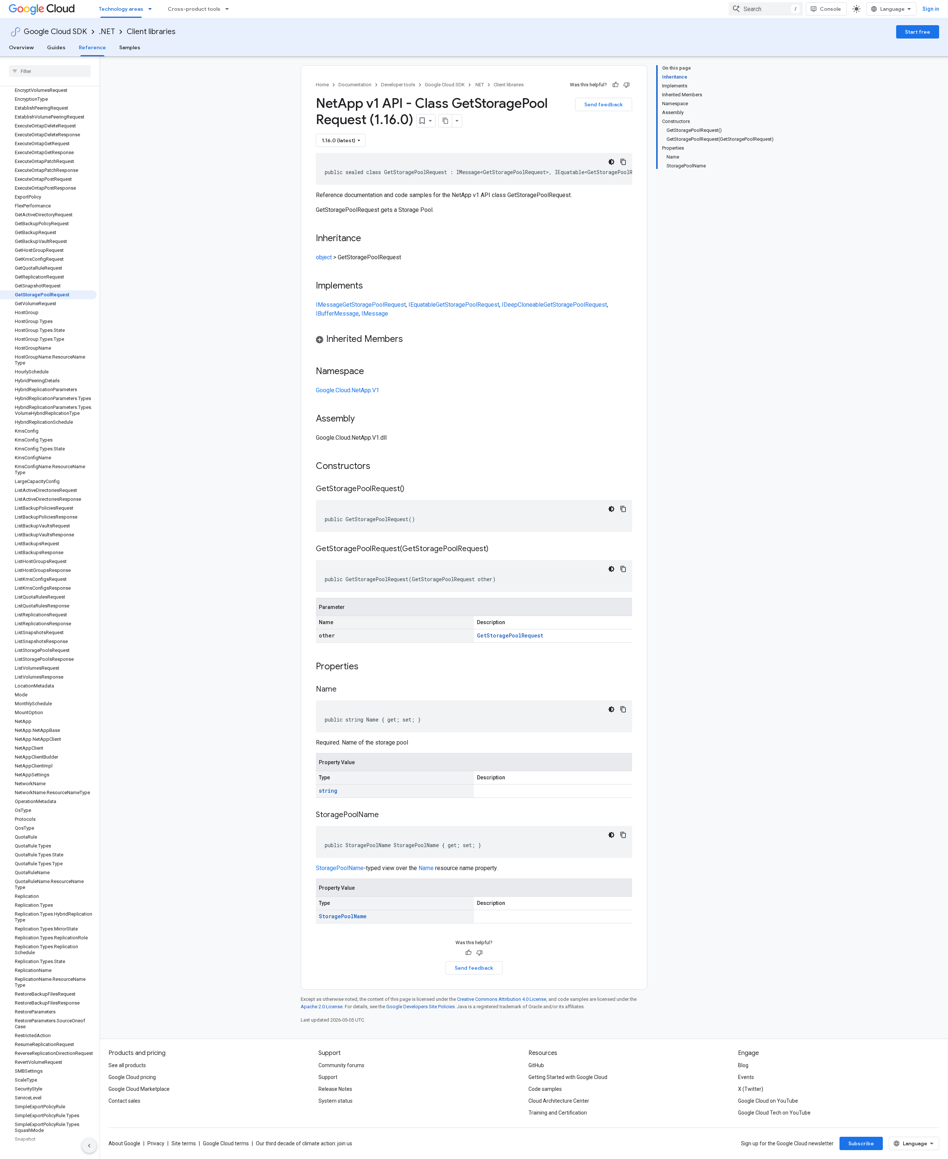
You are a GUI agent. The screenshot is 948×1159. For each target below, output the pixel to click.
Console (830, 9)
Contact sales (124, 1101)
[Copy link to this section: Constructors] (380, 466)
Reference (92, 47)
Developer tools (398, 84)
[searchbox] (50, 71)
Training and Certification (557, 1113)
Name (426, 868)
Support (327, 1077)
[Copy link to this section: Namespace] (371, 371)
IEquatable (422, 304)
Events (746, 1077)
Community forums (341, 1065)
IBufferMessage (337, 313)
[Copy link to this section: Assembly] (362, 419)
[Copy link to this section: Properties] (368, 667)
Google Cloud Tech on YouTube (774, 1113)
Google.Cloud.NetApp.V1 (347, 390)
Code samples (545, 1089)
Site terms (183, 1143)
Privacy (155, 1143)
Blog (743, 1065)
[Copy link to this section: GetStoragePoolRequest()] (411, 489)
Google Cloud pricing (132, 1077)
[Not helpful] (626, 84)
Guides (56, 47)
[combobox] (766, 9)
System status (335, 1101)
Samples (129, 47)
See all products (127, 1065)
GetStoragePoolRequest (374, 304)
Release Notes (335, 1089)
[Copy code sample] (623, 162)
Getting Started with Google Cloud (567, 1077)
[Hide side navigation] (89, 1145)
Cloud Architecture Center (558, 1101)
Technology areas (121, 9)
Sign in (930, 9)
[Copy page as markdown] (445, 120)
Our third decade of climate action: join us (304, 1143)
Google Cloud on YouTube (768, 1101)
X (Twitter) (750, 1089)
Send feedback (603, 104)
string (328, 790)
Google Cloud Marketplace (139, 1089)
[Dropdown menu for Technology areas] (152, 9)
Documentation (354, 84)
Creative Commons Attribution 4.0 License (501, 999)
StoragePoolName (340, 868)
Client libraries (151, 31)
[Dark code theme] (611, 162)
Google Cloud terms (226, 1143)
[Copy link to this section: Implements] (370, 286)
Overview (21, 47)
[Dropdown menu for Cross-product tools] (229, 9)
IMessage (329, 304)
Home (322, 84)
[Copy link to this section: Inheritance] (368, 238)
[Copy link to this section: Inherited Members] (410, 339)
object (324, 257)
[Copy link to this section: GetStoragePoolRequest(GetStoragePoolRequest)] (495, 549)
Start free (917, 32)
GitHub (536, 1065)
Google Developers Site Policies (420, 1006)
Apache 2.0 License (322, 1006)
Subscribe (861, 1143)
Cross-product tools (194, 9)
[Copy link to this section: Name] (344, 689)
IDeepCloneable (523, 304)
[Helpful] (615, 84)
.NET (107, 31)
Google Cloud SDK (55, 31)
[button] (474, 340)
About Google (124, 1143)
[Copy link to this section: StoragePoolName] (386, 815)
